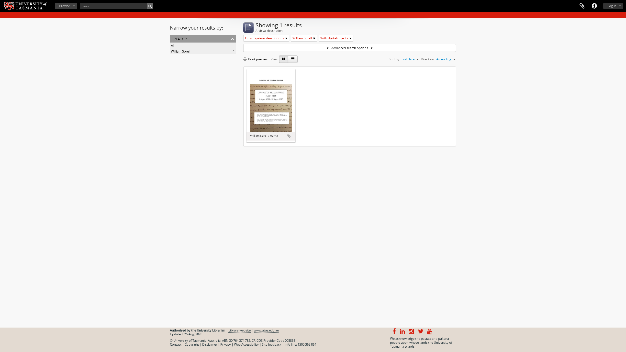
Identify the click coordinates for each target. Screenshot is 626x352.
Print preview (257, 59)
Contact (175, 344)
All (172, 45)
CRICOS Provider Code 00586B (273, 340)
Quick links (594, 6)
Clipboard (582, 6)
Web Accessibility (246, 344)
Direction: (428, 59)
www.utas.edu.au (266, 330)
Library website (239, 330)
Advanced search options (349, 48)
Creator (179, 38)
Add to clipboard (289, 136)
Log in (611, 6)
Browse (64, 6)
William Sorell (180, 51)
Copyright (192, 344)
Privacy (225, 344)
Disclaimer (209, 344)
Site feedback (271, 344)
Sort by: (394, 59)
